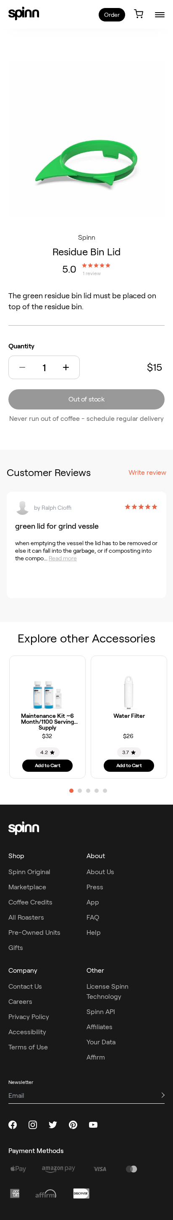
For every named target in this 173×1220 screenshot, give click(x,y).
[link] (23, 13)
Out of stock (86, 399)
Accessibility (27, 1031)
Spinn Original (29, 871)
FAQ (92, 917)
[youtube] (93, 1125)
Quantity (21, 346)
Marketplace (27, 887)
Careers (20, 1001)
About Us (100, 871)
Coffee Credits (30, 902)
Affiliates (99, 1026)
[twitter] (53, 1125)
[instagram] (33, 1125)
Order (112, 14)
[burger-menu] (160, 14)
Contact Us (25, 986)
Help (93, 932)
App (92, 902)
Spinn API (100, 1011)
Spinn (86, 237)
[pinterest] (73, 1125)
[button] (22, 367)
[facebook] (12, 1125)
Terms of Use (28, 1047)
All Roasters (26, 917)
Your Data (100, 1042)
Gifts (15, 947)
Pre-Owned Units (34, 932)
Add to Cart (47, 765)
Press (94, 887)
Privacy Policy (28, 1016)
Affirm (95, 1057)
